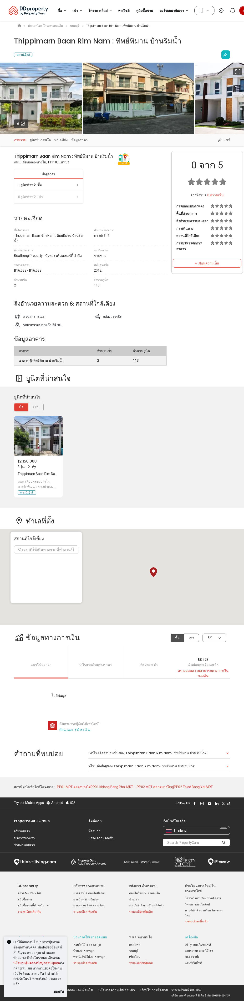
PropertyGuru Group (32, 820)
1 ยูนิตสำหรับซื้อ (30, 185)
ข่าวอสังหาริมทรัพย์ (29, 893)
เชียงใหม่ (134, 956)
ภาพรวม (20, 140)
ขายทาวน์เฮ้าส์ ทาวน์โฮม (89, 905)
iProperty (219, 862)
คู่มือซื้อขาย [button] (144, 10)
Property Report (185, 862)
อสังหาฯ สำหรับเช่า (143, 885)
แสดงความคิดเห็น (101, 838)
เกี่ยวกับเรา (22, 831)
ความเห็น (215, 195)
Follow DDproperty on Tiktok (228, 803)
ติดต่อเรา (95, 820)
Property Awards (88, 862)
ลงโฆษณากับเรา (172, 10)
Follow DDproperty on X (222, 803)
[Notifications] (232, 10)
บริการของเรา (24, 838)
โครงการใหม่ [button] (98, 10)
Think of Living (35, 862)
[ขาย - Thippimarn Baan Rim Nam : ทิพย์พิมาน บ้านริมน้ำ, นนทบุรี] (38, 436)
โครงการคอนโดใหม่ (197, 904)
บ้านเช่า (134, 899)
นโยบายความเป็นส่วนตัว (116, 990)
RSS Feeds (192, 956)
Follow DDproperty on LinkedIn (216, 803)
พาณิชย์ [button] (124, 10)
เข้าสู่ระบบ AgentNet (198, 944)
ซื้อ (21, 407)
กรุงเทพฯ (134, 944)
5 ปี (210, 638)
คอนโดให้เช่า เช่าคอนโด (144, 893)
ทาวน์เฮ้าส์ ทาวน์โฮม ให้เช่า (146, 905)
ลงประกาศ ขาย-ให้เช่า (199, 951)
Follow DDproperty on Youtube (209, 803)
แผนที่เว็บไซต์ (193, 963)
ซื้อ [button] (60, 10)
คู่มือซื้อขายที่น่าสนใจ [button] (31, 905)
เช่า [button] (75, 10)
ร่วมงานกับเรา (24, 845)
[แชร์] (225, 54)
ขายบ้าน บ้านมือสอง (86, 899)
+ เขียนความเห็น (207, 263)
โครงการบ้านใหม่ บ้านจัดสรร (203, 898)
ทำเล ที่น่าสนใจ (140, 937)
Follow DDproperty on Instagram (201, 803)
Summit (141, 862)
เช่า (191, 638)
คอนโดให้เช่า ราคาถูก (87, 944)
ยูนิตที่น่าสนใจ (40, 140)
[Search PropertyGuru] (224, 842)
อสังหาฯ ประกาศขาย (88, 885)
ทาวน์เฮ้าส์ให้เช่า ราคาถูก (89, 956)
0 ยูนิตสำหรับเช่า (30, 197)
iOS (73, 803)
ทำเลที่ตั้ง (61, 140)
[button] (153, 572)
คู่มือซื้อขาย (25, 899)
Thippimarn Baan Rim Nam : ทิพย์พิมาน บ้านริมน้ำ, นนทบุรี (60, 474)
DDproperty (28, 885)
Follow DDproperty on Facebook (194, 803)
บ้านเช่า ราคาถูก (83, 951)
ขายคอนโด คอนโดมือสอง (89, 893)
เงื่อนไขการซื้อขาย (154, 990)
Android (57, 803)
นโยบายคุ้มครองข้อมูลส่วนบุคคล (36, 963)
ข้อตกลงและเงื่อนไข (78, 990)
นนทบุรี (133, 951)
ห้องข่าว (94, 831)
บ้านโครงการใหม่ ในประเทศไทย (200, 888)
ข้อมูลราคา (79, 140)
